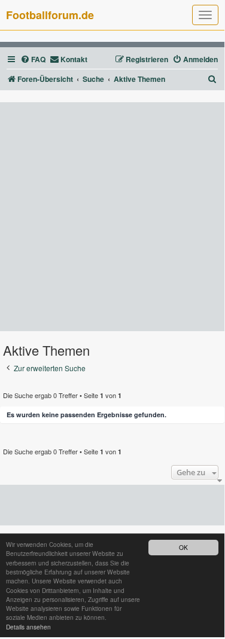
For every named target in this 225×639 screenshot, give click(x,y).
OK (183, 547)
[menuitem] (32, 59)
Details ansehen (28, 626)
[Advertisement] (112, 217)
